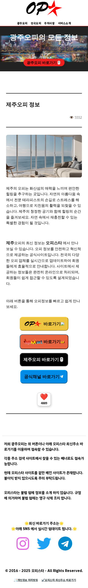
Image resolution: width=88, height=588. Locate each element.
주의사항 (49, 23)
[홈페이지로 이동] (44, 16)
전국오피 (36, 23)
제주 (10, 243)
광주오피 (22, 23)
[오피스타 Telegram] (65, 546)
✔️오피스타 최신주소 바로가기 (59, 580)
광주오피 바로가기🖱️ (44, 63)
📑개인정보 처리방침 (26, 580)
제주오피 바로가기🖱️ (43, 359)
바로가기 (51, 323)
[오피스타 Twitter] (44, 546)
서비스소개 (64, 23)
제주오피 (17, 104)
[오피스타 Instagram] (23, 546)
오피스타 (54, 243)
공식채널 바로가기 (42, 376)
